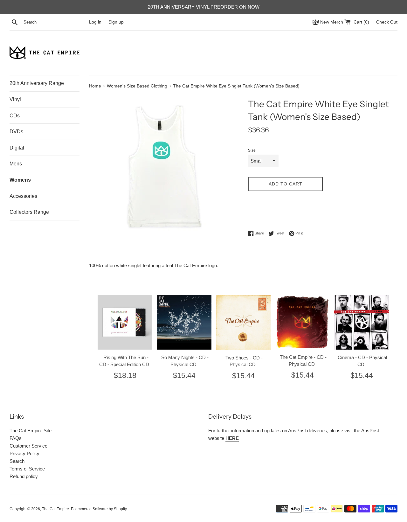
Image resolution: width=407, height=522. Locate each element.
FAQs (16, 438)
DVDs (16, 131)
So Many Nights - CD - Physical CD (185, 361)
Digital (17, 147)
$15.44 (184, 375)
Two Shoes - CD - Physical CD (244, 361)
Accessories (23, 196)
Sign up (116, 22)
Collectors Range (29, 212)
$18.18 (125, 375)
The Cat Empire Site (31, 430)
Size (252, 150)
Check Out (386, 22)
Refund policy (24, 476)
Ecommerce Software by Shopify (99, 509)
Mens (16, 163)
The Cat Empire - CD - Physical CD (303, 360)
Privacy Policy (24, 453)
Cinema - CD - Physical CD (362, 361)
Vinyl (15, 99)
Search (17, 461)
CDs (15, 115)
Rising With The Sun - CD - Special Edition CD (124, 361)
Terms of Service (27, 468)
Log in (95, 22)
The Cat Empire (55, 509)
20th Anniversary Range (37, 83)
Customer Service (28, 446)
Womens (20, 180)
